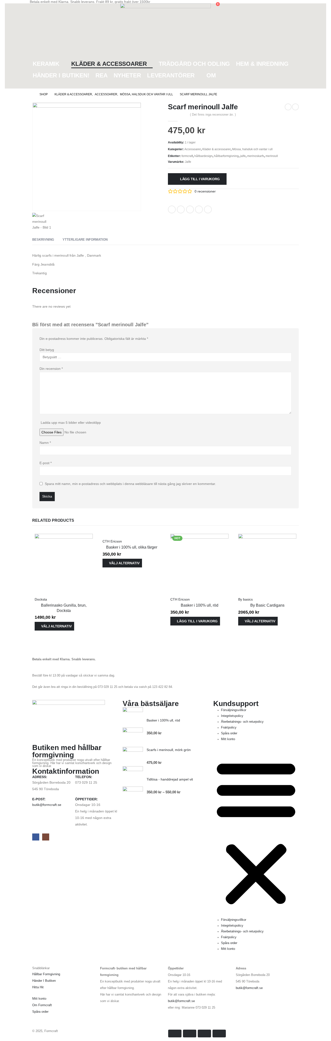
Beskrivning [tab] (43, 239)
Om (211, 75)
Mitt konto (228, 739)
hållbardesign (203, 156)
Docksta (41, 599)
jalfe (243, 156)
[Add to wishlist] (218, 207)
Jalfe (188, 162)
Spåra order (229, 733)
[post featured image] (64, 563)
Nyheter (127, 75)
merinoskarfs (255, 156)
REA (101, 75)
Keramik (46, 63)
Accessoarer (192, 149)
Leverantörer (171, 75)
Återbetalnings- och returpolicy (242, 721)
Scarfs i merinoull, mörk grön (169, 750)
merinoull (272, 156)
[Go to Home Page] (31, 94)
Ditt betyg (46, 350)
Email (208, 209)
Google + (199, 209)
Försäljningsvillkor (233, 710)
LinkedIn (190, 209)
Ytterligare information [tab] (85, 239)
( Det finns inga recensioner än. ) (213, 114)
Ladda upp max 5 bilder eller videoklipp (71, 422)
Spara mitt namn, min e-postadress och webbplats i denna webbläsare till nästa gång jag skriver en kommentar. (130, 483)
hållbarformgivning (226, 156)
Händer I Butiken (44, 980)
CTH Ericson (112, 541)
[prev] (288, 107)
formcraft (187, 156)
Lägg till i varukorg (200, 179)
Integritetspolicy (232, 716)
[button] (33, 6)
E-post (45, 463)
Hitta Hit (38, 987)
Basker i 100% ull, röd (199, 605)
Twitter (181, 209)
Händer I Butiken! (61, 75)
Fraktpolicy (228, 727)
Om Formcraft (42, 1005)
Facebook (172, 209)
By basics (245, 599)
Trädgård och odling (194, 63)
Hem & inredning (262, 63)
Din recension (51, 369)
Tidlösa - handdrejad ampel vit (170, 779)
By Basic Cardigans (267, 605)
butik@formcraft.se (46, 805)
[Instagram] (45, 836)
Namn (45, 443)
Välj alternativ (56, 626)
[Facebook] (35, 836)
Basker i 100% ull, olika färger (131, 547)
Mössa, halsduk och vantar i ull (252, 149)
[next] (295, 107)
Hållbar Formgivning (46, 974)
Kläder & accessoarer (109, 63)
